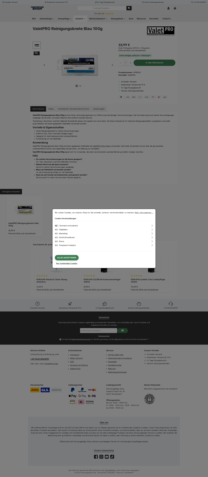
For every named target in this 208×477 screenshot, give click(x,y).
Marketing (63, 234)
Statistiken (63, 230)
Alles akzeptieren (66, 258)
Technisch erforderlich (68, 226)
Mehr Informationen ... (144, 213)
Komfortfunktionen (67, 237)
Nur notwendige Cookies (66, 263)
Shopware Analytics (67, 245)
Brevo (61, 241)
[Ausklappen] (152, 225)
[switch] (56, 230)
